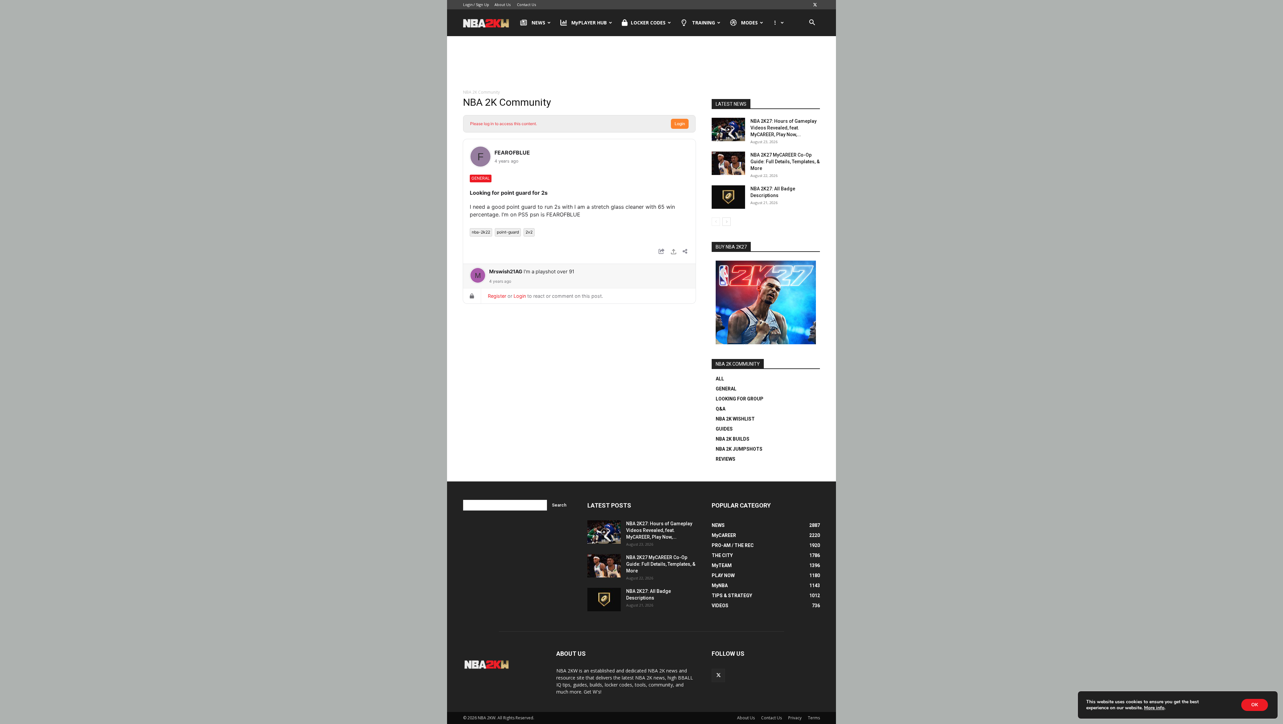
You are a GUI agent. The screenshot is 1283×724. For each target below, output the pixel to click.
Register (497, 296)
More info (1154, 708)
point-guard (508, 232)
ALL (720, 378)
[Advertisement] (641, 63)
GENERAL (726, 388)
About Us (502, 4)
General (480, 178)
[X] (815, 4)
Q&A (720, 409)
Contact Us (526, 4)
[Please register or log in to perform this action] (674, 252)
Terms (814, 718)
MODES (749, 22)
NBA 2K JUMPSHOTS (739, 449)
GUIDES (724, 429)
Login (468, 4)
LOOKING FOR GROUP (739, 398)
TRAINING (703, 22)
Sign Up (482, 4)
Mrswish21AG (505, 271)
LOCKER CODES (648, 22)
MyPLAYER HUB (589, 22)
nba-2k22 (481, 232)
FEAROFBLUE (512, 152)
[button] (812, 23)
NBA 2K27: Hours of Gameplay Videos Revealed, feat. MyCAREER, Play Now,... (783, 127)
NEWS (538, 22)
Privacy (795, 718)
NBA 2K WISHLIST (735, 419)
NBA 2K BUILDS (732, 439)
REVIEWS (725, 459)
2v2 (529, 232)
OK (1254, 705)
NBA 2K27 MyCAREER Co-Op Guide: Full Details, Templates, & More (785, 161)
